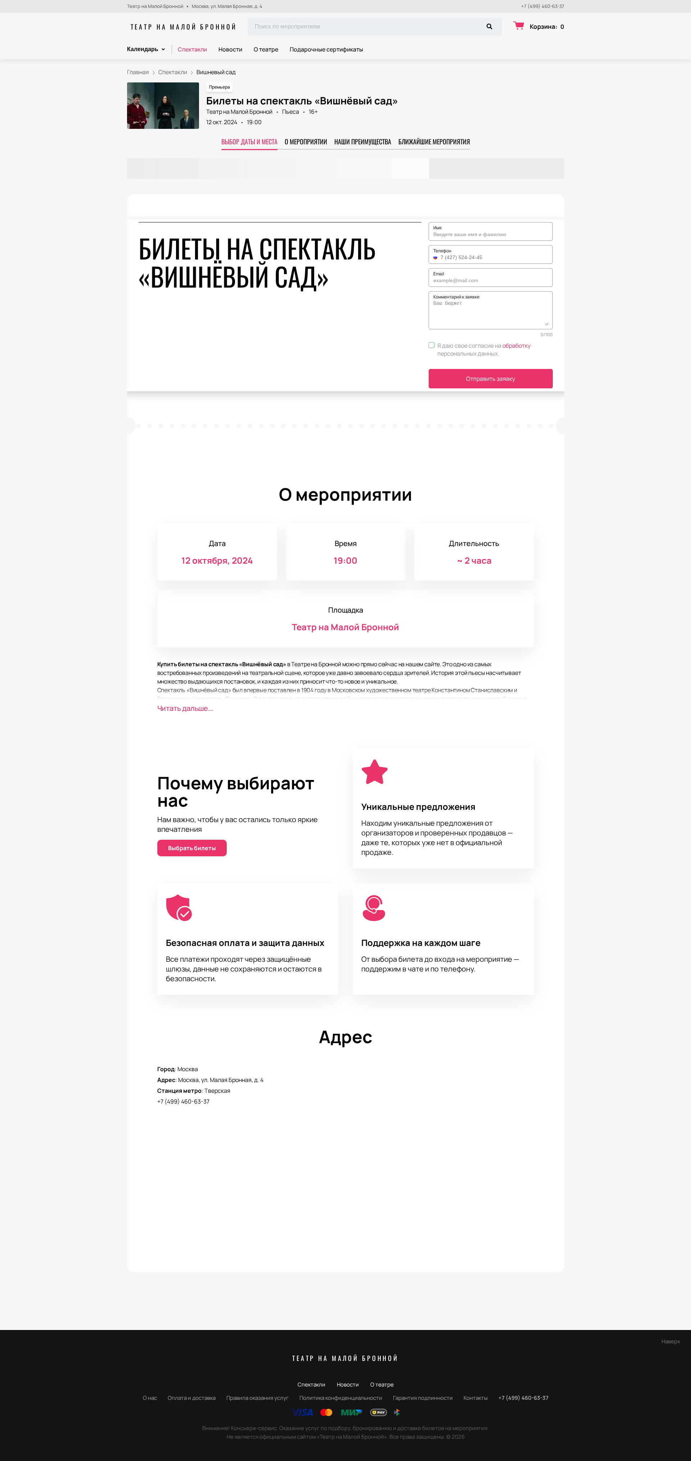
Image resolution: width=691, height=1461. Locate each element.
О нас (150, 1398)
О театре (266, 49)
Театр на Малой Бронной (184, 26)
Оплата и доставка (192, 1398)
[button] (436, 257)
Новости (230, 49)
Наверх (670, 1341)
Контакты (476, 1398)
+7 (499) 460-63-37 (542, 6)
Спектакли (192, 49)
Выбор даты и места (249, 141)
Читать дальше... (185, 708)
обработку (516, 346)
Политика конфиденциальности (340, 1398)
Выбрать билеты (192, 848)
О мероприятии (306, 141)
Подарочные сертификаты (326, 49)
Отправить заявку (490, 379)
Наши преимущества (362, 141)
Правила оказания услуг (257, 1398)
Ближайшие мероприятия (434, 141)
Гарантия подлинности (423, 1398)
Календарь (142, 49)
